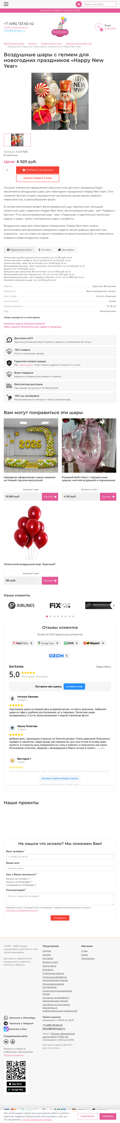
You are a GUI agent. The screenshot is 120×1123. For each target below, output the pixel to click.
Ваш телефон (15, 851)
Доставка (68, 249)
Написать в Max (17, 1029)
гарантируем (26, 364)
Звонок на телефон (17, 878)
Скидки (46, 950)
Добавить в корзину (40, 169)
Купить (48, 496)
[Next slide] (114, 605)
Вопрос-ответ (50, 962)
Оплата (46, 249)
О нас (84, 950)
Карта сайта (49, 965)
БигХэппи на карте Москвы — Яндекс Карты (60, 784)
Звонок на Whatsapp (18, 881)
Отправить (60, 918)
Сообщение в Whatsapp (20, 885)
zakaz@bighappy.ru (14, 30)
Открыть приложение (13, 1055)
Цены (84, 954)
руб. (60, 10)
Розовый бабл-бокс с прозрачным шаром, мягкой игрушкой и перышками (88, 479)
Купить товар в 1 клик (37, 178)
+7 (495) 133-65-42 (19, 24)
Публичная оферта (53, 973)
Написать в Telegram (21, 1023)
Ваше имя (12, 862)
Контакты (47, 969)
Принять (107, 1116)
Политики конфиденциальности (22, 910)
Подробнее (87, 1116)
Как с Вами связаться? (22, 874)
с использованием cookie (36, 1119)
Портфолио (88, 958)
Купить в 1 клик (31, 489)
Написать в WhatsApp (22, 1017)
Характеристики (21, 249)
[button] (47, 616)
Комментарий (16, 890)
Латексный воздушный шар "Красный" (30, 564)
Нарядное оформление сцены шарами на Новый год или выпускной (29, 479)
